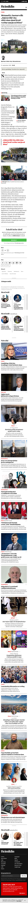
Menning (3, 862)
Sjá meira (13, 240)
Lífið (2, 867)
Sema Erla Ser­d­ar (13, 273)
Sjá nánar (18, 901)
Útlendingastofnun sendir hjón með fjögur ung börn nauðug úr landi (18, 97)
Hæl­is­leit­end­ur (16, 271)
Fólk (2, 860)
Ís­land (22, 271)
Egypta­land (4, 271)
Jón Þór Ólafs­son (5, 273)
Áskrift (16, 860)
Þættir (2, 868)
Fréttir (3, 12)
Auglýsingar (17, 867)
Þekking (3, 865)
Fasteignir (17, 856)
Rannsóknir (4, 858)
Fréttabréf (17, 862)
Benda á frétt (18, 865)
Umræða (3, 863)
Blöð (16, 858)
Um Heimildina (18, 863)
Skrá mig (24, 875)
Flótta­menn (10, 271)
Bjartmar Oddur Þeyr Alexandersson (11, 61)
